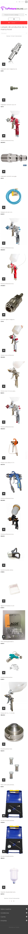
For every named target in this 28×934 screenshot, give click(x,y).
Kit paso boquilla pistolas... (8, 820)
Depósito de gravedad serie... (8, 892)
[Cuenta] (17, 2)
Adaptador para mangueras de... (9, 69)
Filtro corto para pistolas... (8, 784)
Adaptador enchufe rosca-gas (8, 176)
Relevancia (14, 33)
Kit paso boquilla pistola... (7, 856)
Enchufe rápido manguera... (8, 319)
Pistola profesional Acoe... (7, 140)
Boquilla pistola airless (6, 677)
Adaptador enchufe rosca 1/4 (8, 104)
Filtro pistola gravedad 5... (7, 641)
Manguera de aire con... (7, 212)
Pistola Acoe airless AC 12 (7, 462)
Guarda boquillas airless (7, 570)
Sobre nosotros (6, 909)
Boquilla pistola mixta (6, 749)
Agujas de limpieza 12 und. (7, 605)
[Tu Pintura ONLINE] (14, 8)
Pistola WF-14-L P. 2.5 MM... (8, 713)
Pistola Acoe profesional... (7, 355)
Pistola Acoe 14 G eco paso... (8, 391)
